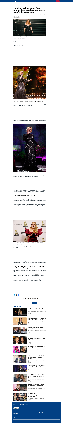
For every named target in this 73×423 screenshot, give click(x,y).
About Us (14, 412)
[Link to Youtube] (41, 412)
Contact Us (26, 412)
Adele (22, 38)
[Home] (16, 1)
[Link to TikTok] (42, 412)
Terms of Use (14, 417)
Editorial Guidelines (15, 413)
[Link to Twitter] (39, 412)
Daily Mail (21, 45)
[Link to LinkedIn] (43, 412)
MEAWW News (15, 404)
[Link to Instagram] (38, 412)
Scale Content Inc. (22, 404)
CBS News (36, 274)
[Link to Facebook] (36, 412)
